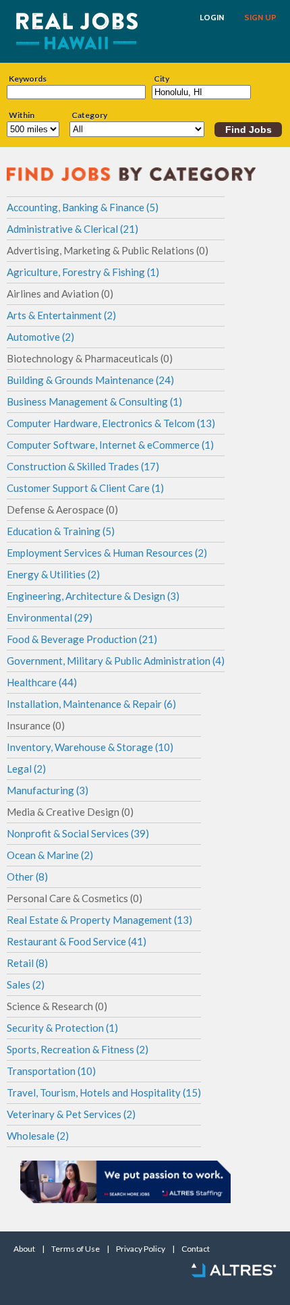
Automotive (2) (40, 337)
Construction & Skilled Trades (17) (83, 466)
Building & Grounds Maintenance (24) (90, 380)
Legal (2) (26, 768)
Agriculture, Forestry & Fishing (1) (83, 272)
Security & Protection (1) (62, 1028)
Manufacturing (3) (47, 790)
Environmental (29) (49, 617)
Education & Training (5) (61, 531)
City (161, 79)
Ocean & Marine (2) (50, 855)
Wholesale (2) (38, 1136)
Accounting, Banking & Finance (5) (82, 207)
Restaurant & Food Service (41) (76, 941)
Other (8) (27, 876)
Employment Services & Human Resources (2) (107, 553)
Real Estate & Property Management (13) (99, 920)
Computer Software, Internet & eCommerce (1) (110, 445)
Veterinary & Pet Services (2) (71, 1114)
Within (21, 115)
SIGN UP (260, 17)
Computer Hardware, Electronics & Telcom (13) (111, 423)
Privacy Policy (140, 1249)
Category (89, 115)
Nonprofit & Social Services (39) (78, 833)
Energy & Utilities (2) (53, 574)
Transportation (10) (51, 1071)
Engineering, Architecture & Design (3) (93, 596)
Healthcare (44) (42, 682)
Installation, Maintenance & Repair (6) (91, 704)
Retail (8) (27, 963)
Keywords (28, 79)
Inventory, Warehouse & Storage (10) (90, 747)
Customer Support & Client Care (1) (85, 488)
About (24, 1249)
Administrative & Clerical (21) (72, 229)
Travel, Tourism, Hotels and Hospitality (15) (104, 1092)
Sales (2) (26, 984)
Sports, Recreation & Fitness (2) (77, 1049)
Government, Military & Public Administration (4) (116, 661)
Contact (195, 1249)
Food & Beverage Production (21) (82, 639)
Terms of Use (75, 1249)
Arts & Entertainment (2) (61, 315)
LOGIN (212, 17)
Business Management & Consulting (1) (94, 401)
